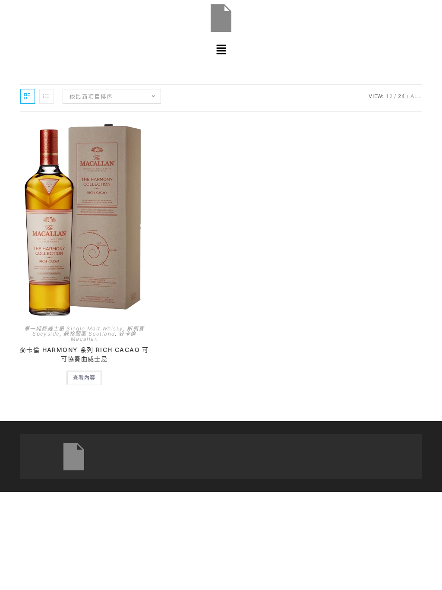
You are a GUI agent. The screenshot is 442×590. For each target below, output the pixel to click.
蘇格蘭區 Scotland (89, 333)
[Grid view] (27, 96)
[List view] (46, 96)
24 (402, 96)
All (416, 96)
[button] (221, 49)
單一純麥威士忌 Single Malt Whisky (73, 328)
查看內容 (84, 377)
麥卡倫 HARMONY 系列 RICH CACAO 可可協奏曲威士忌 (84, 354)
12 (389, 96)
